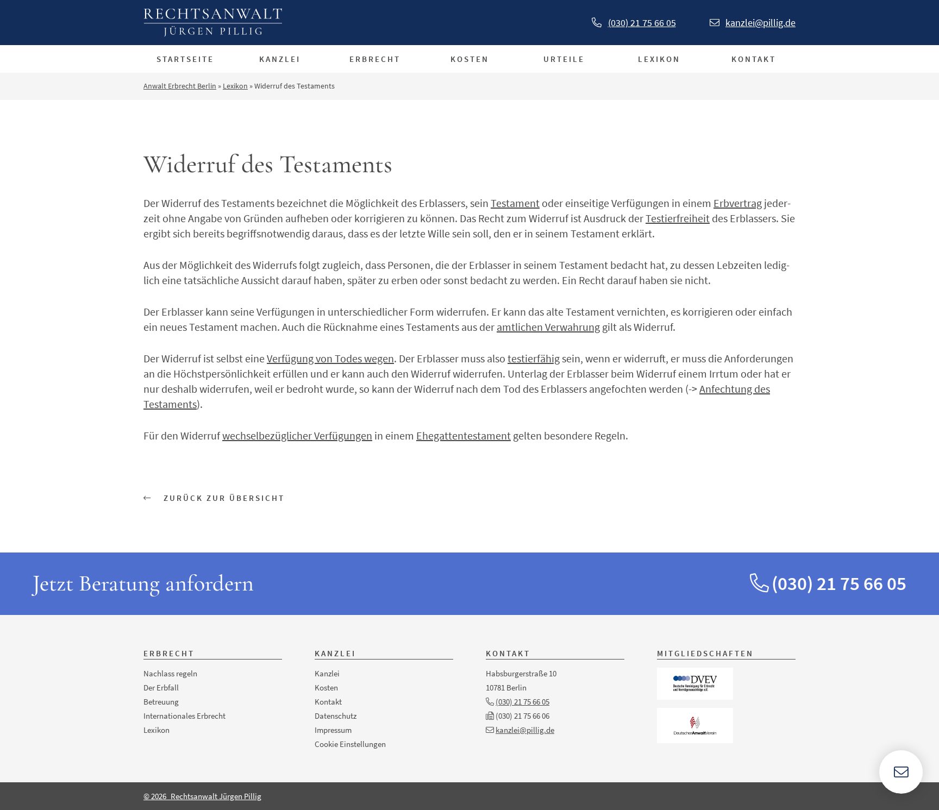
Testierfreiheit (678, 218)
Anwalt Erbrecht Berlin (179, 86)
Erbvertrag (737, 203)
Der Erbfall (161, 687)
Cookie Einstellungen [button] (350, 744)
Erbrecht (374, 59)
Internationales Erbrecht (184, 716)
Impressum (333, 730)
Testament (515, 203)
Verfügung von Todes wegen (330, 358)
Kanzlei (280, 59)
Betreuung (161, 701)
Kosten (469, 59)
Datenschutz (335, 716)
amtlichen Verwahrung (548, 327)
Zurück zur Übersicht (222, 498)
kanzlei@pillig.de (760, 22)
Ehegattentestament (463, 435)
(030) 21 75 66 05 (642, 22)
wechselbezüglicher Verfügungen (297, 435)
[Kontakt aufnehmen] (901, 772)
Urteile (564, 59)
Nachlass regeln (170, 673)
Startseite (185, 59)
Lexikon (659, 59)
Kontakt (753, 59)
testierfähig (534, 358)
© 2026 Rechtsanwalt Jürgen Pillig (202, 796)
